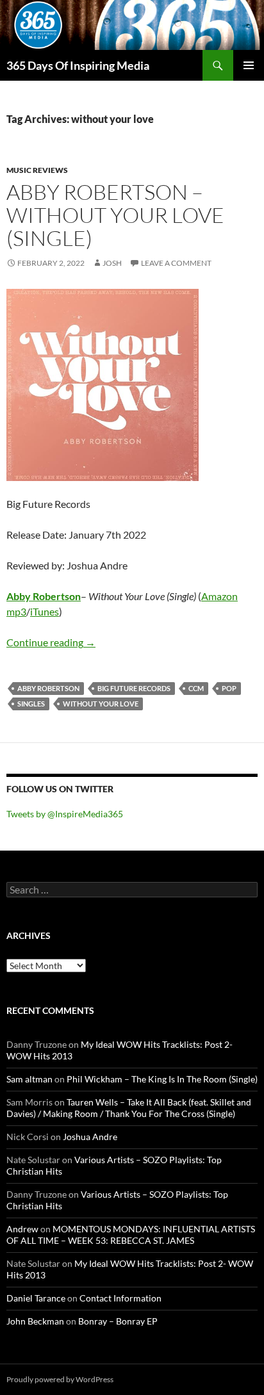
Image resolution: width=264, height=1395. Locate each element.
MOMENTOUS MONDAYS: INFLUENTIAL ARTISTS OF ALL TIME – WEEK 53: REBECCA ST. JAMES (130, 1234)
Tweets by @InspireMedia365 (64, 813)
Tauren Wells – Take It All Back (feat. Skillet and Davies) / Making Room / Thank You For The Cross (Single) (128, 1108)
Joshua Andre (90, 1136)
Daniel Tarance (35, 1298)
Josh (112, 263)
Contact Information (120, 1298)
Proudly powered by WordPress (59, 1379)
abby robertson (48, 688)
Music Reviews (37, 170)
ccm (196, 688)
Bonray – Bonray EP (118, 1321)
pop (229, 688)
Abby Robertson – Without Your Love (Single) (115, 215)
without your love (100, 703)
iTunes (44, 611)
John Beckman (35, 1321)
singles (31, 703)
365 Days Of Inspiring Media (77, 65)
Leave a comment (176, 263)
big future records (133, 688)
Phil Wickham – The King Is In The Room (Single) (162, 1078)
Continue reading (50, 642)
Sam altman (29, 1078)
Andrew (22, 1228)
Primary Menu (248, 65)
